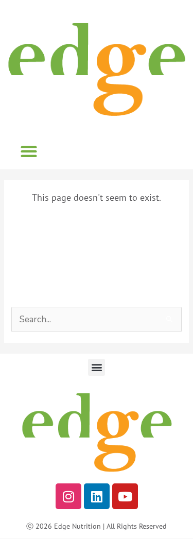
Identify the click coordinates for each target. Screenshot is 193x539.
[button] (28, 151)
